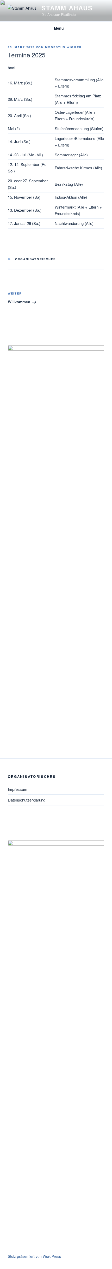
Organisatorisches (35, 259)
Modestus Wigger (63, 47)
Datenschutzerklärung (26, 800)
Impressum (17, 789)
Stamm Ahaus (67, 7)
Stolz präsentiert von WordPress (34, 1256)
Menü (59, 28)
